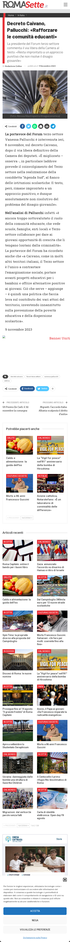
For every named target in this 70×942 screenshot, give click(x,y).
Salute (11, 438)
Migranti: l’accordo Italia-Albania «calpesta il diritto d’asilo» (53, 411)
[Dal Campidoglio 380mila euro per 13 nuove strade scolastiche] (52, 585)
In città (8, 542)
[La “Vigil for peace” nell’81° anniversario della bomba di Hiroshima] (50, 445)
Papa (40, 686)
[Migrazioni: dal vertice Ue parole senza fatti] (18, 798)
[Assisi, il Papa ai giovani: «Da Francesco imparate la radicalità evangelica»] (52, 695)
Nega (35, 920)
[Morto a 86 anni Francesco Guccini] (19, 483)
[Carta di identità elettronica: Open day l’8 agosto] (52, 798)
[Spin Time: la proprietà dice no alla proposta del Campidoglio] (18, 621)
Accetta (35, 911)
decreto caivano (17, 377)
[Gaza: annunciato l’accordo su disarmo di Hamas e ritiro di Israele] (52, 550)
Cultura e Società (17, 476)
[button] (65, 879)
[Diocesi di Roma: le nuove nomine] (18, 659)
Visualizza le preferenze (35, 929)
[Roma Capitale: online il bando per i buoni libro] (18, 550)
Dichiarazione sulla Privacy (35, 937)
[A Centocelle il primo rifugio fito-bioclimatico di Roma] (52, 762)
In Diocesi (9, 651)
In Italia (42, 476)
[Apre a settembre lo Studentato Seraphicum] (18, 730)
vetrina (7, 381)
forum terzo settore (33, 377)
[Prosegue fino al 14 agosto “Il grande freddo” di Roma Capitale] (18, 695)
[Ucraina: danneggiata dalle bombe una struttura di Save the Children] (18, 762)
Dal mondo (44, 438)
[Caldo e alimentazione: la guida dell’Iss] (19, 445)
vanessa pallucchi (51, 377)
